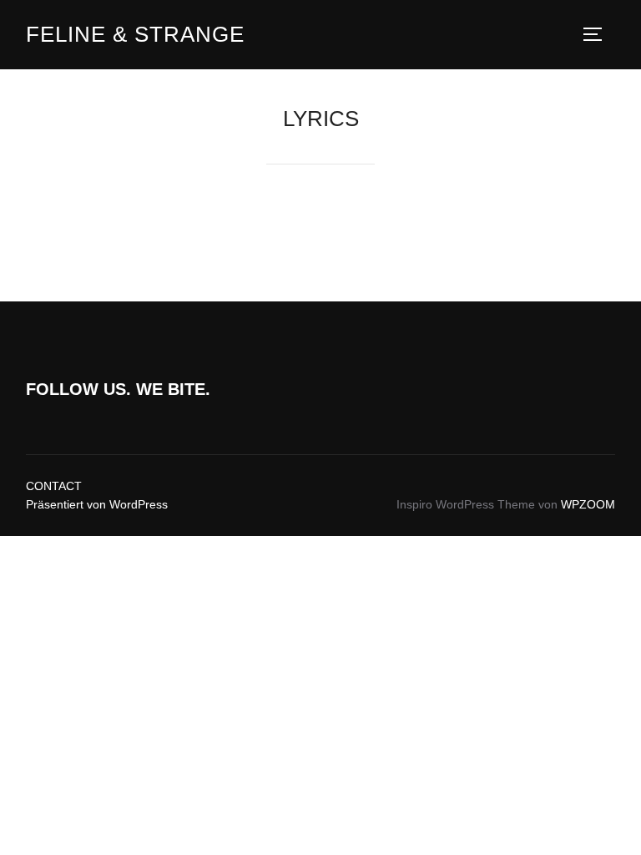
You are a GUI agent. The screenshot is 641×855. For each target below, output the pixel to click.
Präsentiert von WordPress (97, 504)
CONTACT (54, 486)
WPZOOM (588, 504)
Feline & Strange (135, 34)
